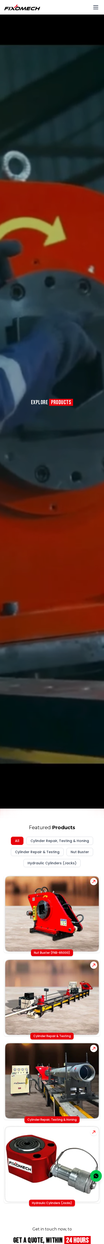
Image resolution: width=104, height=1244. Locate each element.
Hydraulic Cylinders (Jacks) (52, 863)
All (17, 840)
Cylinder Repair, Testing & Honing (59, 840)
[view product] (93, 881)
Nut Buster (80, 852)
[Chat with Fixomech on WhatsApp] (96, 1176)
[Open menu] (95, 7)
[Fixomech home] (22, 7)
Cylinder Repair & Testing (37, 852)
